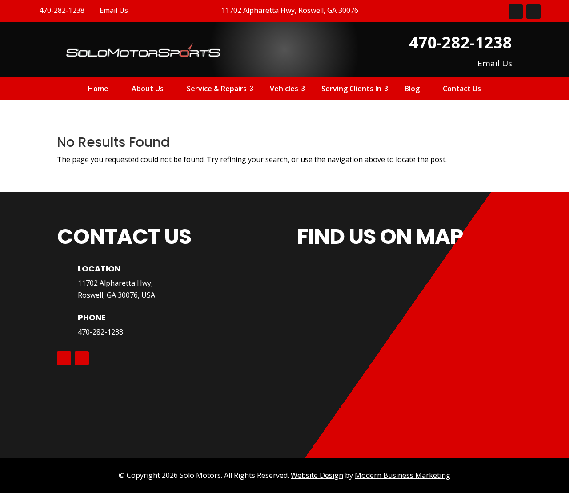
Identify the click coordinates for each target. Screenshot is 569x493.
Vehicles (284, 89)
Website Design (317, 475)
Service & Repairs (217, 89)
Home (98, 89)
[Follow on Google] (533, 11)
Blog (412, 89)
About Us (148, 89)
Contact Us (462, 89)
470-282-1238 (100, 332)
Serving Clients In (351, 89)
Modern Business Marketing (402, 475)
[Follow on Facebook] (516, 11)
